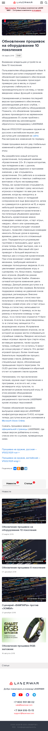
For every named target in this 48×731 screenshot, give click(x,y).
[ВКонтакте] (15, 468)
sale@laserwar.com (24, 705)
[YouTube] (21, 695)
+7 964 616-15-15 (24, 710)
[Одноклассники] (18, 468)
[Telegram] (25, 468)
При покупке (10, 8)
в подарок (36, 10)
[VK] (14, 695)
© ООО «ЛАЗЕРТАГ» (29, 725)
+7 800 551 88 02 (24, 702)
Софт (19, 55)
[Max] (27, 695)
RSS (14, 727)
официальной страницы (14, 429)
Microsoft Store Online (13, 420)
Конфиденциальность (26, 727)
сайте (36, 135)
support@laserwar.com (24, 713)
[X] (22, 468)
